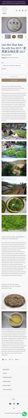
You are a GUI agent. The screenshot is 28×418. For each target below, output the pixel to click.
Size (3, 62)
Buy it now (14, 80)
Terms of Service (7, 389)
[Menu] (25, 10)
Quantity (4, 68)
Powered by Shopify (19, 413)
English (14, 399)
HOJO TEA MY (11, 413)
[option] (8, 36)
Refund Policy (7, 381)
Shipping (4, 57)
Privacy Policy (7, 385)
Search (5, 373)
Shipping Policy (7, 377)
